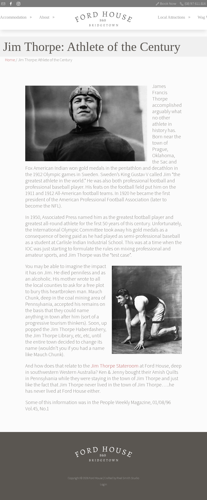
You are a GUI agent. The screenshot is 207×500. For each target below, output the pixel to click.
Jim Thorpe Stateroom (115, 365)
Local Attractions (171, 17)
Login (103, 484)
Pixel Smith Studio (128, 478)
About (44, 17)
